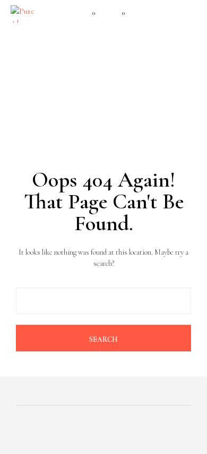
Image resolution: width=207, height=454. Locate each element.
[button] (86, 13)
